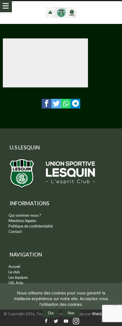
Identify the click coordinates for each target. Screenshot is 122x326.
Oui (51, 313)
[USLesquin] (61, 7)
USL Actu (16, 282)
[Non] (115, 304)
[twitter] (56, 103)
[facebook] (46, 103)
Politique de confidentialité (31, 226)
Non (71, 313)
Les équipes (18, 277)
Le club (14, 272)
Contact (15, 231)
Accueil (14, 266)
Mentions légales (22, 220)
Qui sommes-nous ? (25, 215)
